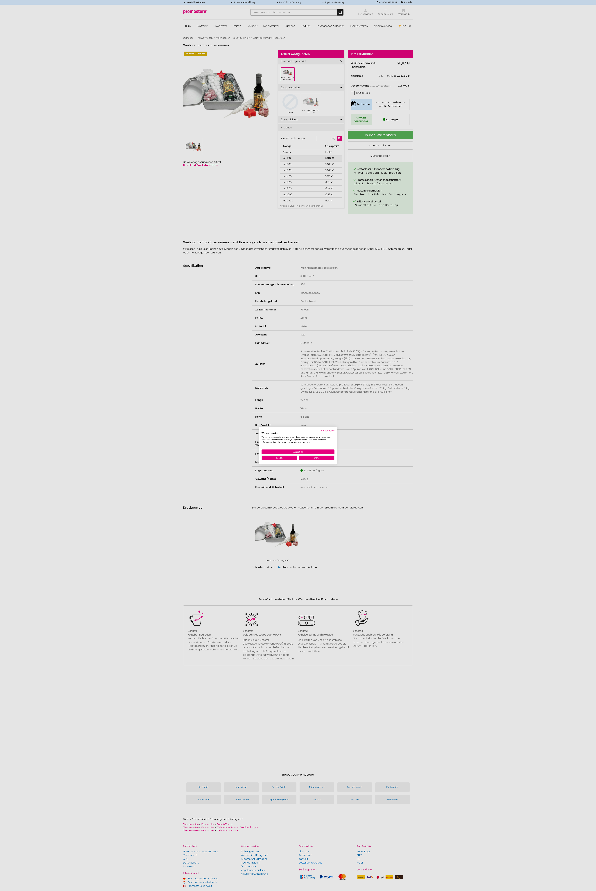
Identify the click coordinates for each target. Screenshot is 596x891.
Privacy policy (327, 430)
